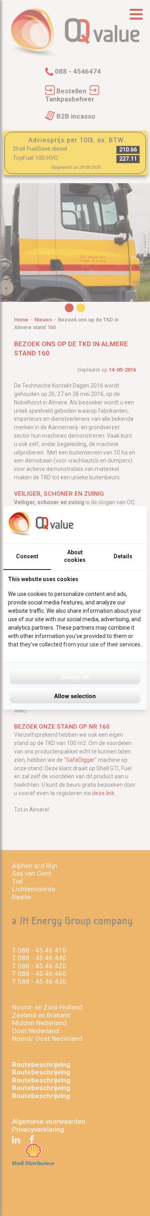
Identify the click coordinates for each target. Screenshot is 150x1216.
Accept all (75, 677)
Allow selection (75, 696)
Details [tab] (123, 556)
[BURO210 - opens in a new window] (112, 524)
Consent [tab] (27, 556)
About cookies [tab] (75, 556)
